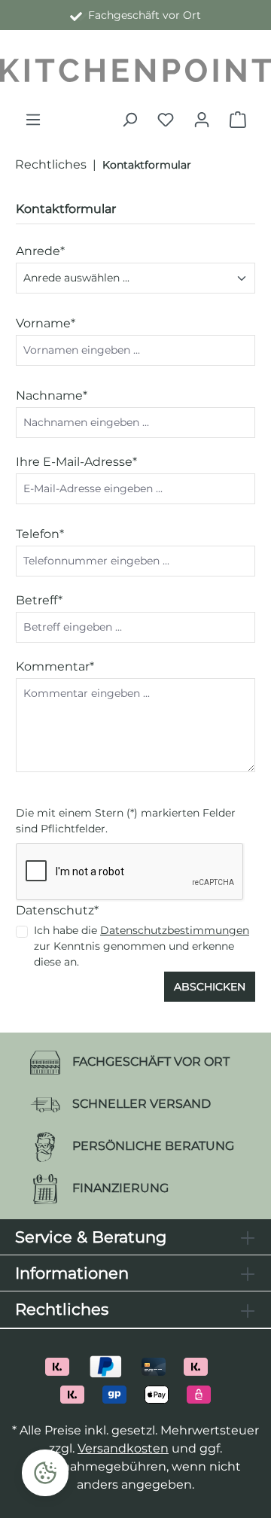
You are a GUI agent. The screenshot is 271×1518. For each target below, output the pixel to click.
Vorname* (45, 323)
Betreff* (39, 600)
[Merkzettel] (166, 120)
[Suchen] (129, 120)
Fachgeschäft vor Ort (141, 15)
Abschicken (209, 986)
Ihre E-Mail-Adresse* (76, 462)
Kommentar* (55, 666)
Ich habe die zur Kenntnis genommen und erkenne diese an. (141, 946)
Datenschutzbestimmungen (174, 930)
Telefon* (40, 534)
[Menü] (33, 120)
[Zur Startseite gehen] (135, 70)
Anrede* (40, 251)
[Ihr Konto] (202, 120)
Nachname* (51, 395)
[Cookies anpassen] (45, 1472)
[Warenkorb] (238, 120)
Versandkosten (123, 1448)
